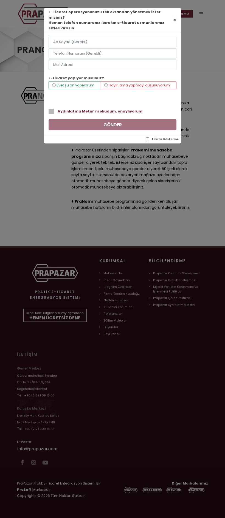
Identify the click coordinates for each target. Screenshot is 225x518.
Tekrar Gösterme (165, 139)
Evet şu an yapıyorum (75, 85)
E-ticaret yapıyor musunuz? (76, 78)
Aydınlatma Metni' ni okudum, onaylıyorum (100, 111)
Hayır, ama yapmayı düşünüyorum (139, 85)
